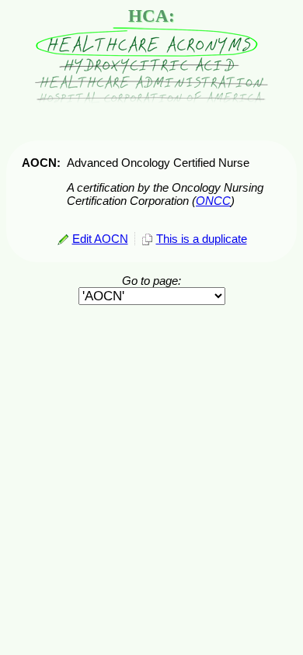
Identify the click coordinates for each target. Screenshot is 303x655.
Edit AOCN (100, 238)
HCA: (151, 16)
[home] (151, 99)
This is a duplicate (201, 238)
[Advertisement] (151, 341)
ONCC (213, 200)
